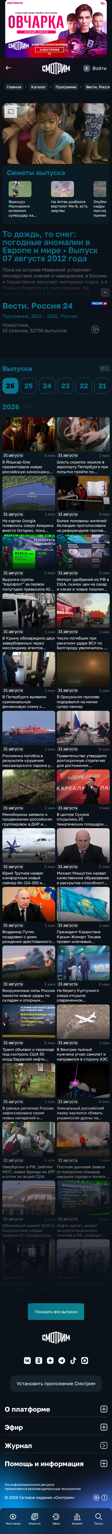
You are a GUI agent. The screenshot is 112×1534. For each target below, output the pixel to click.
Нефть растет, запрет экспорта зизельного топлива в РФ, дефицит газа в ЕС (79, 1232)
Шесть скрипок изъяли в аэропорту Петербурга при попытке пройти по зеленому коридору (82, 469)
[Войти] (86, 68)
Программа (66, 87)
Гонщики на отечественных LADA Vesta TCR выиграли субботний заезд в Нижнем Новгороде (83, 1291)
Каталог (38, 87)
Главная (14, 87)
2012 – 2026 (44, 316)
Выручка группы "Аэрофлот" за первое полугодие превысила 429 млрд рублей (27, 586)
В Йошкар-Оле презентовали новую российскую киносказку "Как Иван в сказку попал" (27, 469)
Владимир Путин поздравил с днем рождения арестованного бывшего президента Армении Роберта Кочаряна (26, 943)
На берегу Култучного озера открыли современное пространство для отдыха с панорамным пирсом (82, 1000)
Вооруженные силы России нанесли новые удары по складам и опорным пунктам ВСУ (28, 997)
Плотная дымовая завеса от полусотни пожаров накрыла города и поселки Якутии (82, 1174)
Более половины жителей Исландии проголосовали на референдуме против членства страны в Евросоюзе (82, 530)
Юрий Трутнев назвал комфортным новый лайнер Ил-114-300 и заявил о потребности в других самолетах (25, 883)
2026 (26, 406)
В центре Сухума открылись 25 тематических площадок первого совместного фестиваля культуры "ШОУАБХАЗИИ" (80, 826)
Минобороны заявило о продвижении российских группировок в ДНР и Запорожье (27, 821)
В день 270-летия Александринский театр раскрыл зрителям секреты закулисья (25, 1291)
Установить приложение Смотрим (56, 1383)
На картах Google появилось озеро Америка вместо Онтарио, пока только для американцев (27, 528)
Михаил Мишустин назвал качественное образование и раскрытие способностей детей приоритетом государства (83, 883)
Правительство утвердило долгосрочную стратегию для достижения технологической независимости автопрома (82, 765)
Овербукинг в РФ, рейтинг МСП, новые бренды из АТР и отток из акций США (28, 1171)
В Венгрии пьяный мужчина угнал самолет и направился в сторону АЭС (82, 1054)
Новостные (15, 325)
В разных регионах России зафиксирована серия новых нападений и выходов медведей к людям (27, 1118)
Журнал (18, 1445)
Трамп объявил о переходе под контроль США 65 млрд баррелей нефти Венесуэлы (28, 1056)
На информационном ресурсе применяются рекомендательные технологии (43, 1487)
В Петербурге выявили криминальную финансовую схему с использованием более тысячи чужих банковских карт (27, 708)
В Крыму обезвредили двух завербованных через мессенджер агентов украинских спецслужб (28, 645)
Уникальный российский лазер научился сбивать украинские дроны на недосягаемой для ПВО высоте (80, 1118)
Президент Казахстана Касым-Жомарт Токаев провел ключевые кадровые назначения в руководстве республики (81, 941)
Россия (68, 316)
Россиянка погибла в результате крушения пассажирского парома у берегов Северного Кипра (27, 763)
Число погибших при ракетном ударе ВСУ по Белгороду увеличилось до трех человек (83, 645)
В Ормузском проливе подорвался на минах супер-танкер (78, 701)
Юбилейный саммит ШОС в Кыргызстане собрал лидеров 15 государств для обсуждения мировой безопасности (28, 1235)
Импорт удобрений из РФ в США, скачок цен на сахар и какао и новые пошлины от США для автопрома (83, 586)
